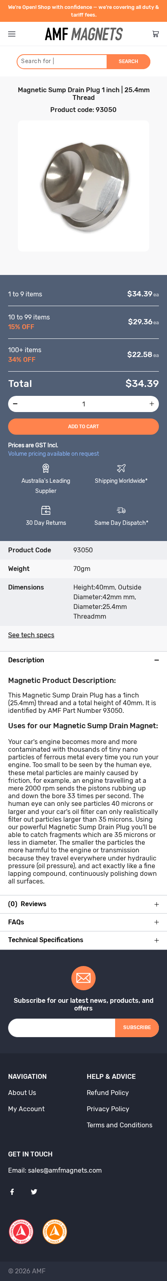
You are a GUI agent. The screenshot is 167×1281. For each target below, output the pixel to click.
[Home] (84, 34)
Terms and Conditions (119, 1125)
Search (128, 61)
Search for (37, 61)
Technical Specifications (46, 940)
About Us (22, 1093)
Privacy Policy (108, 1109)
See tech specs (31, 635)
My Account (26, 1109)
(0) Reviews (27, 904)
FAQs (16, 922)
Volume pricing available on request (53, 453)
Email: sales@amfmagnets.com (55, 1170)
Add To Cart (83, 426)
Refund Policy (108, 1093)
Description (26, 660)
